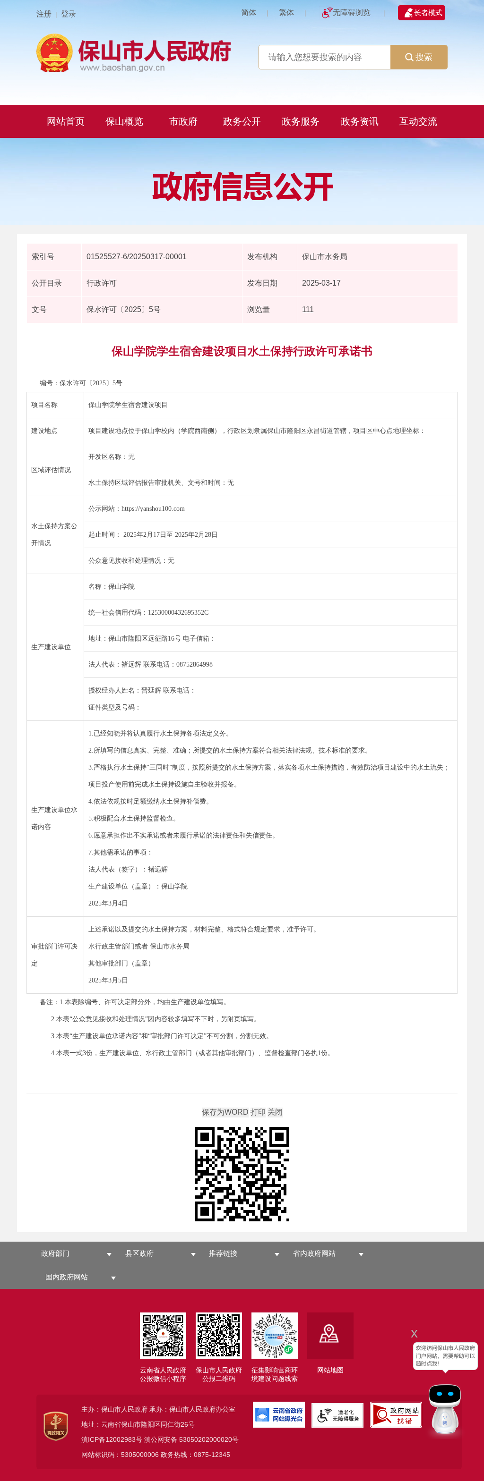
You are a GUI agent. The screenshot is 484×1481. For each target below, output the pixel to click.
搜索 (423, 57)
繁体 (286, 12)
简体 (248, 12)
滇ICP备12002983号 (111, 1439)
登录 (68, 14)
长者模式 (428, 12)
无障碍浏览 (352, 12)
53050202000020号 (209, 1439)
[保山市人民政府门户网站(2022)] (135, 52)
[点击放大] (242, 1175)
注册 (44, 14)
